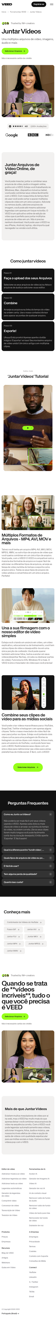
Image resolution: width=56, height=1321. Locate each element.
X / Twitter (33, 1282)
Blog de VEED (8, 1253)
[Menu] (51, 4)
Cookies (32, 1251)
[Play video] (28, 428)
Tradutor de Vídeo (9, 1215)
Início (4, 12)
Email (31, 1296)
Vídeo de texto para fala (39, 1213)
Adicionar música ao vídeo (13, 1174)
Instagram (33, 1287)
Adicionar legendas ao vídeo (14, 1178)
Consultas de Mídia (37, 1261)
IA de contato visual (37, 1193)
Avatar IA (33, 1174)
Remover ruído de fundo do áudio (39, 1199)
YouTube (32, 1272)
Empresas (6, 1241)
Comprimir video (9, 1201)
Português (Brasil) (9, 1314)
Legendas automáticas (12, 1188)
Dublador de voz (36, 1225)
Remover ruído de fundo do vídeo (39, 1206)
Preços (5, 1237)
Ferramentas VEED (18, 12)
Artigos (5, 1258)
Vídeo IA (33, 1183)
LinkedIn (33, 1277)
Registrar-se (39, 4)
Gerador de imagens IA (39, 1178)
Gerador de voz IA (37, 1188)
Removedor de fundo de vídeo (38, 1219)
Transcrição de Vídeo (11, 1210)
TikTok (32, 1291)
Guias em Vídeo (8, 1267)
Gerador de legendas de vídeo (11, 1194)
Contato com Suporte (38, 1256)
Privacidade (34, 1241)
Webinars (6, 1262)
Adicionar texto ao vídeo (12, 1183)
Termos (32, 1246)
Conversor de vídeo (10, 1205)
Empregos (33, 1237)
